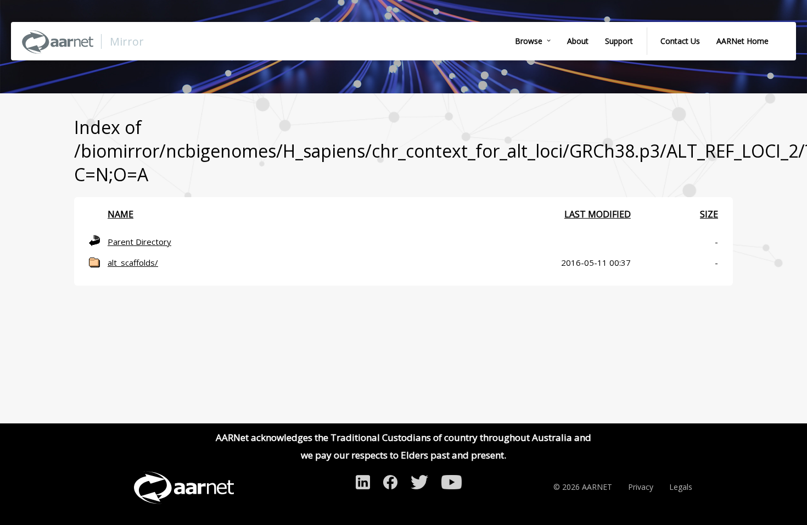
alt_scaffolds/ (133, 262)
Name (120, 214)
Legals (680, 487)
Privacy (640, 487)
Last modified (597, 214)
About (578, 41)
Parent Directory (139, 241)
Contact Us (680, 41)
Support (619, 41)
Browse (528, 41)
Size (709, 214)
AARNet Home (742, 41)
